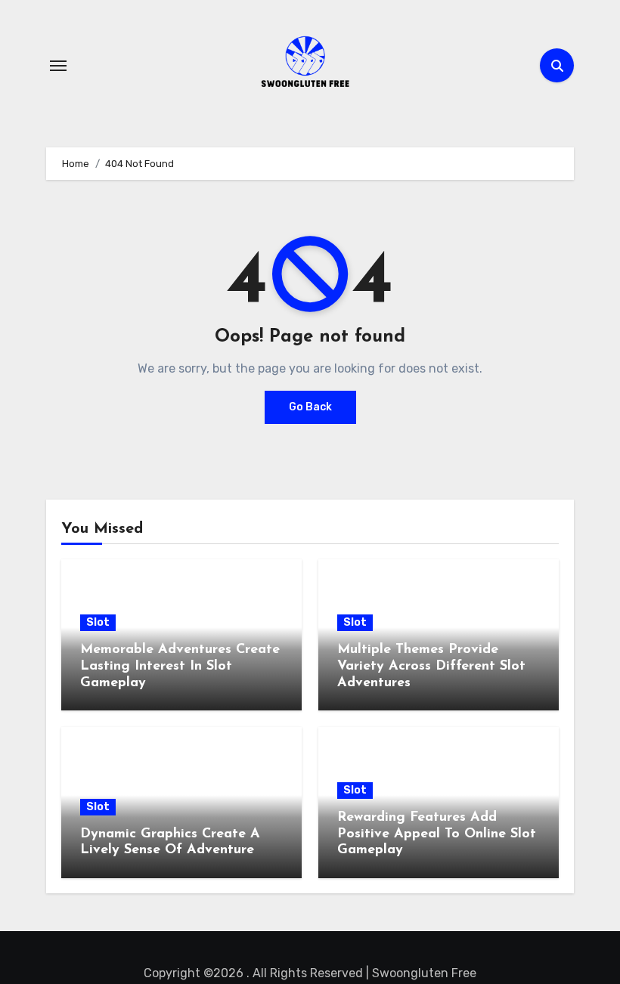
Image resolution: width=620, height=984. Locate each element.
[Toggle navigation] (58, 66)
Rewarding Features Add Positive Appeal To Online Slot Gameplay (436, 834)
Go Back (310, 407)
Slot (98, 622)
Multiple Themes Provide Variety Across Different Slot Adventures (431, 666)
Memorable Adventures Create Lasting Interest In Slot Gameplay (180, 666)
